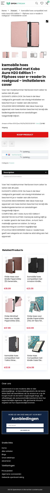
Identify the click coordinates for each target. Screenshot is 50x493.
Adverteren (6, 461)
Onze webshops (8, 458)
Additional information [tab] (13, 176)
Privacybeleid (7, 471)
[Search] (36, 3)
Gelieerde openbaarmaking (13, 477)
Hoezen (14, 10)
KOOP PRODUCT (25, 134)
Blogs (4, 454)
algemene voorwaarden (11, 474)
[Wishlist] (41, 3)
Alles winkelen (7, 451)
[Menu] (3, 3)
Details (38, 123)
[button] (47, 21)
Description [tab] (9, 172)
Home (4, 10)
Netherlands (17, 155)
